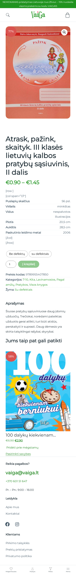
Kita (32, 279)
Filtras (50, 571)
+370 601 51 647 (16, 481)
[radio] (17, 254)
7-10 (25, 279)
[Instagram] (17, 524)
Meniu (68, 571)
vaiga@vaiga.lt (22, 472)
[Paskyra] (32, 568)
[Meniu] (68, 568)
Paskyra (32, 571)
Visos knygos (38, 284)
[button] (64, 32)
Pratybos (22, 284)
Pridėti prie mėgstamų (22, 447)
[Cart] (67, 15)
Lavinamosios (45, 279)
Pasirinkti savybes (18, 454)
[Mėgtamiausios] (11, 568)
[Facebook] (7, 524)
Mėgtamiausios (11, 571)
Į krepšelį (28, 264)
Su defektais (23, 289)
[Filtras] (50, 568)
